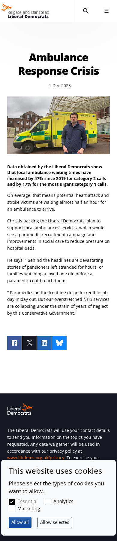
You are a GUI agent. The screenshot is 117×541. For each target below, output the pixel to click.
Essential (27, 501)
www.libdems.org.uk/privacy (35, 457)
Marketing (28, 508)
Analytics (63, 501)
